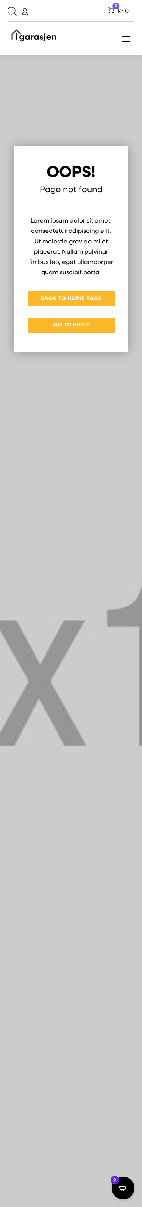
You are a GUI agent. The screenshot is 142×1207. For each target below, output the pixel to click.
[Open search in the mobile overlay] (11, 12)
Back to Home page (71, 298)
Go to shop (71, 325)
